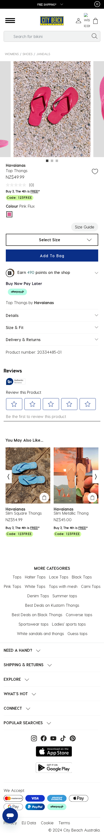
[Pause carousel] (97, 4)
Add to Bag (52, 255)
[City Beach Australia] (52, 21)
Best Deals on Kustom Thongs (52, 605)
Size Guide (84, 227)
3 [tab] (57, 161)
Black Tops (82, 577)
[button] (10, 20)
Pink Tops (12, 586)
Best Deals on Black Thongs (37, 614)
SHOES (27, 54)
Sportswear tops (33, 624)
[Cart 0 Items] (95, 21)
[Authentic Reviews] (15, 381)
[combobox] (52, 36)
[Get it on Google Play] (54, 767)
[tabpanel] (52, 110)
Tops (17, 577)
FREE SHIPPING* (46, 4)
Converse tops (79, 614)
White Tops (35, 586)
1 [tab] (47, 161)
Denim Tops (38, 595)
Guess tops (77, 633)
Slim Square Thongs (24, 513)
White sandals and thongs (40, 633)
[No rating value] (17, 185)
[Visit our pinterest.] (71, 737)
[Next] (96, 476)
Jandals (43, 54)
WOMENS (12, 54)
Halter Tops (35, 577)
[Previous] (8, 476)
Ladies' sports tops (69, 624)
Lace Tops (58, 577)
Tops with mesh (63, 586)
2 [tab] (52, 161)
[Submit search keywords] (94, 36)
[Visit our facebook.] (43, 737)
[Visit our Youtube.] (53, 737)
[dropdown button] (60, 5)
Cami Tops (90, 586)
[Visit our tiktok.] (62, 737)
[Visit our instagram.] (33, 737)
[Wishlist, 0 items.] (87, 21)
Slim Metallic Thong (71, 513)
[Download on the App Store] (54, 751)
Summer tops (64, 595)
